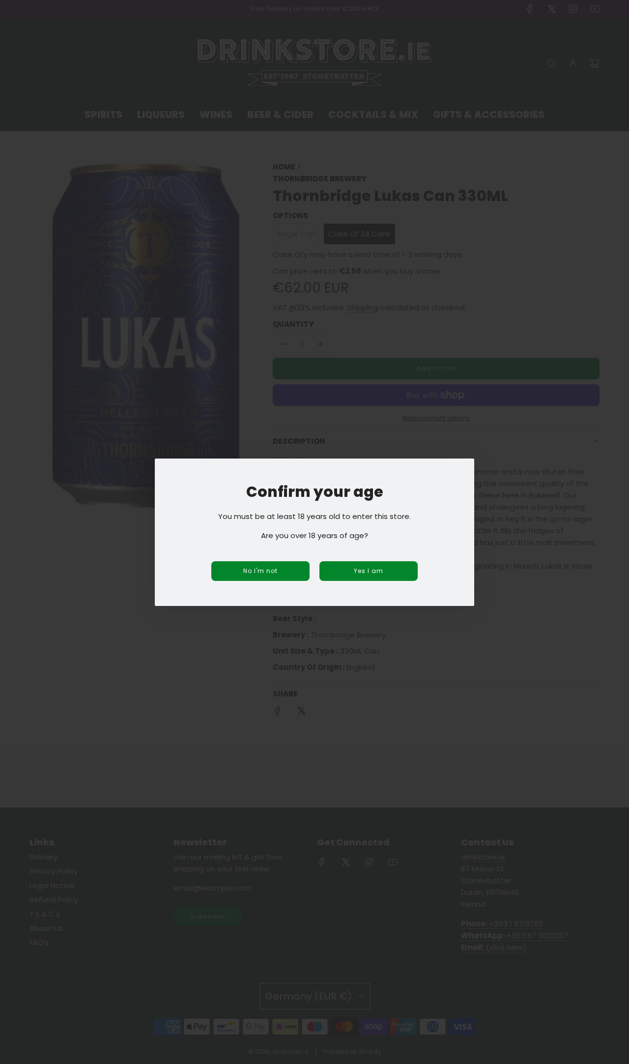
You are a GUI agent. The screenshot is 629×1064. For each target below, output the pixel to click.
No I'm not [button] (260, 571)
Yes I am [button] (368, 571)
